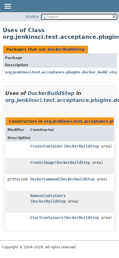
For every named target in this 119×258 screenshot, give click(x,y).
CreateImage (42, 162)
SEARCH (32, 17)
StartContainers (46, 217)
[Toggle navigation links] (7, 7)
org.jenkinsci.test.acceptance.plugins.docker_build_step (61, 72)
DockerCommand (44, 179)
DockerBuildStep (66, 49)
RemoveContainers (48, 196)
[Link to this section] (7, 107)
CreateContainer (46, 146)
